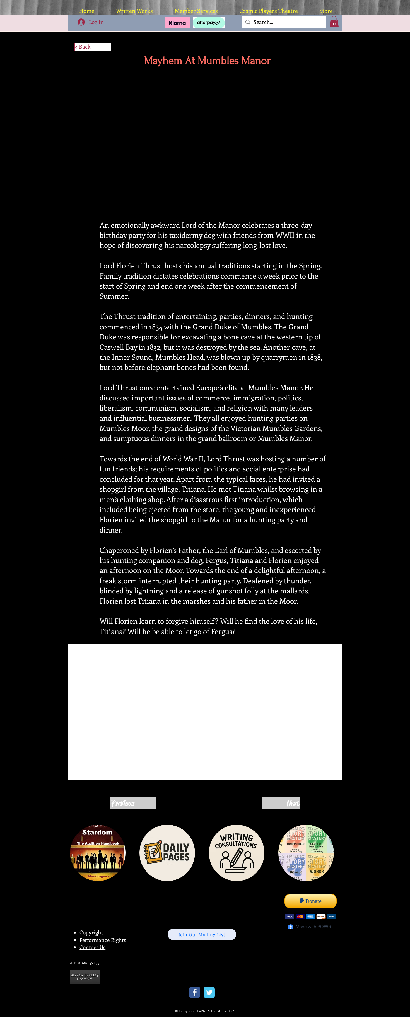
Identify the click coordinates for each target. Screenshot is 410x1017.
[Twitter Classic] (209, 993)
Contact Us (92, 947)
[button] (334, 21)
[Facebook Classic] (194, 993)
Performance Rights (102, 940)
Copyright (91, 932)
